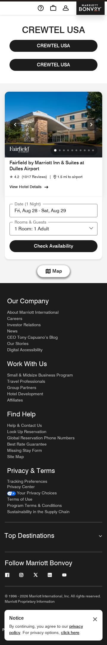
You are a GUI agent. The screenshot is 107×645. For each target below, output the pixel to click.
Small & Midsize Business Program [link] (40, 375)
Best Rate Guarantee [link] (27, 444)
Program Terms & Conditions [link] (34, 505)
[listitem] (53, 124)
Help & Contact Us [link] (24, 425)
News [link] (12, 331)
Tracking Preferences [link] (27, 481)
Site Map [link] (15, 456)
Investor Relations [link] (24, 324)
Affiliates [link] (15, 400)
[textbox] (53, 210)
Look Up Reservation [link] (26, 431)
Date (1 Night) (28, 204)
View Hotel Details (26, 186)
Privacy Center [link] (21, 486)
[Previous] (15, 125)
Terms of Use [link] (19, 499)
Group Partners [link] (21, 387)
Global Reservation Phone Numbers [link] (41, 437)
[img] (19, 149)
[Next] (91, 125)
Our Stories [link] (18, 343)
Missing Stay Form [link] (24, 450)
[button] (91, 228)
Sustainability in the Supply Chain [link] (38, 511)
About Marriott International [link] (33, 312)
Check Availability (53, 246)
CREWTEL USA (53, 46)
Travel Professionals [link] (26, 381)
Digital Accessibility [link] (25, 349)
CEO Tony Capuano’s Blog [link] (32, 337)
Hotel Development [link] (25, 393)
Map (57, 271)
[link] (28, 176)
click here (70, 632)
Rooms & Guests (30, 222)
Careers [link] (14, 318)
